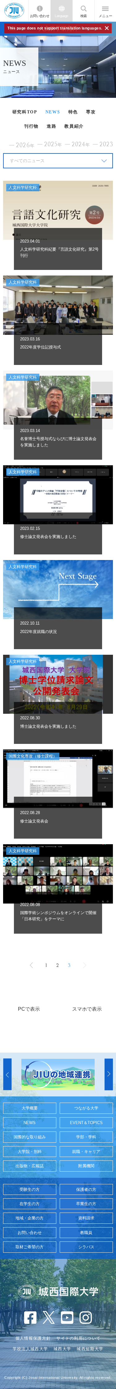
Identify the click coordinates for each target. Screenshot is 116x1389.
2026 (25, 145)
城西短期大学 (90, 1348)
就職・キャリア (86, 1151)
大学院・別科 (30, 1151)
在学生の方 (29, 1203)
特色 (73, 112)
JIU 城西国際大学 (14, 11)
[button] (7, 1075)
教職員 (86, 1232)
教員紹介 (74, 126)
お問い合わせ (39, 16)
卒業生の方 (86, 1203)
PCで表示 (29, 1009)
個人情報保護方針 (33, 1338)
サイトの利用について (78, 1338)
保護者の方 (86, 1189)
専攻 (91, 112)
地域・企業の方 (29, 1218)
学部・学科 (86, 1137)
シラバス (86, 1247)
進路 (51, 126)
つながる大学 (86, 1108)
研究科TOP (24, 112)
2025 (53, 144)
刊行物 (31, 126)
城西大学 (62, 1348)
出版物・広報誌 (29, 1166)
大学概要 (30, 1108)
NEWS (52, 112)
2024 (81, 144)
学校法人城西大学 (30, 1348)
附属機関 (86, 1166)
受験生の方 (29, 1189)
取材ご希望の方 (29, 1247)
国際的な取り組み (30, 1137)
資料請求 (86, 1218)
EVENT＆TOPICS (86, 1122)
